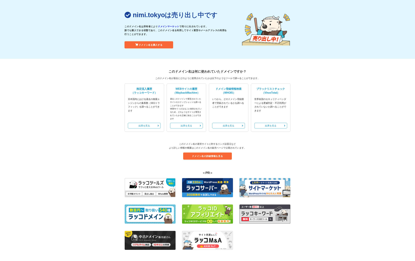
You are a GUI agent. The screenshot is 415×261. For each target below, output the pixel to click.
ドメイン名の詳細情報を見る (207, 156)
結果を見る (144, 125)
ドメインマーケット (168, 26)
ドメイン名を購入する (151, 45)
